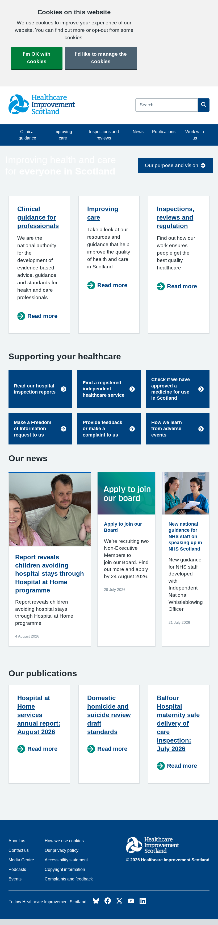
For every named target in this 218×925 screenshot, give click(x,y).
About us (17, 841)
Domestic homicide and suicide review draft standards (109, 714)
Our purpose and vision (171, 165)
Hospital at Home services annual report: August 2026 (38, 714)
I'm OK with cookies (37, 57)
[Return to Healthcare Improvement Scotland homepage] (167, 846)
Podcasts (17, 869)
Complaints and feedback (69, 879)
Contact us (19, 850)
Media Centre (21, 860)
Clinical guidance (27, 134)
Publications (163, 131)
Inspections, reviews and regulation (175, 217)
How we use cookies (64, 841)
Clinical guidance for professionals (38, 217)
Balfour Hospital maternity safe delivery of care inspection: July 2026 (178, 723)
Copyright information (65, 869)
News (138, 131)
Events (15, 879)
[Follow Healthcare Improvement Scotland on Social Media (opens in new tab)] (96, 902)
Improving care (62, 134)
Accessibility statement (66, 860)
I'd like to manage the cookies (101, 57)
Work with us (194, 134)
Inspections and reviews (104, 134)
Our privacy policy (61, 850)
